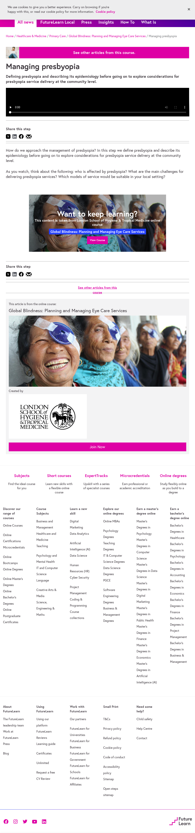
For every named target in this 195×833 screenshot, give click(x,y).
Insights (106, 22)
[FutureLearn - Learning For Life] (180, 820)
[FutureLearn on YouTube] (34, 821)
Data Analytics (79, 534)
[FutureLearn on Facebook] (7, 821)
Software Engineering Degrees (110, 596)
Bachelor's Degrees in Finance (177, 606)
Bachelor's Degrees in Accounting (177, 569)
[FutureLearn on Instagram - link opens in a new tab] (15, 821)
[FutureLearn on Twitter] (25, 821)
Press (86, 22)
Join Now (97, 446)
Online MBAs (111, 521)
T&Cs (106, 719)
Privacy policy (112, 728)
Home (10, 36)
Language (42, 580)
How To (127, 22)
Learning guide (45, 744)
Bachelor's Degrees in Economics (177, 587)
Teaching (42, 546)
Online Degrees (13, 569)
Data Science (78, 555)
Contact (142, 738)
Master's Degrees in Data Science (147, 571)
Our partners (78, 719)
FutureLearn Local (57, 22)
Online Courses (13, 525)
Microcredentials (14, 547)
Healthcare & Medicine (31, 36)
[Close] (189, 9)
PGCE (107, 580)
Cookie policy (112, 748)
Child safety (144, 719)
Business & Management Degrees (111, 614)
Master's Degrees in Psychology (144, 527)
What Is (148, 22)
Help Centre (144, 728)
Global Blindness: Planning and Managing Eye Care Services (107, 36)
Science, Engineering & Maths (45, 608)
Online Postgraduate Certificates (11, 616)
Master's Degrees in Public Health (145, 614)
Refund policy (112, 738)
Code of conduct (114, 757)
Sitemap (108, 779)
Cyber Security (79, 577)
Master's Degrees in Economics (144, 651)
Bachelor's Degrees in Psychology (177, 550)
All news (26, 22)
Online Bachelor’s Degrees (9, 597)
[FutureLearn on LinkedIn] (44, 821)
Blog (6, 753)
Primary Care (57, 36)
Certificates (44, 753)
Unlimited (42, 763)
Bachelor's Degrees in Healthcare (177, 532)
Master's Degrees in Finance (143, 633)
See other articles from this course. (104, 52)
